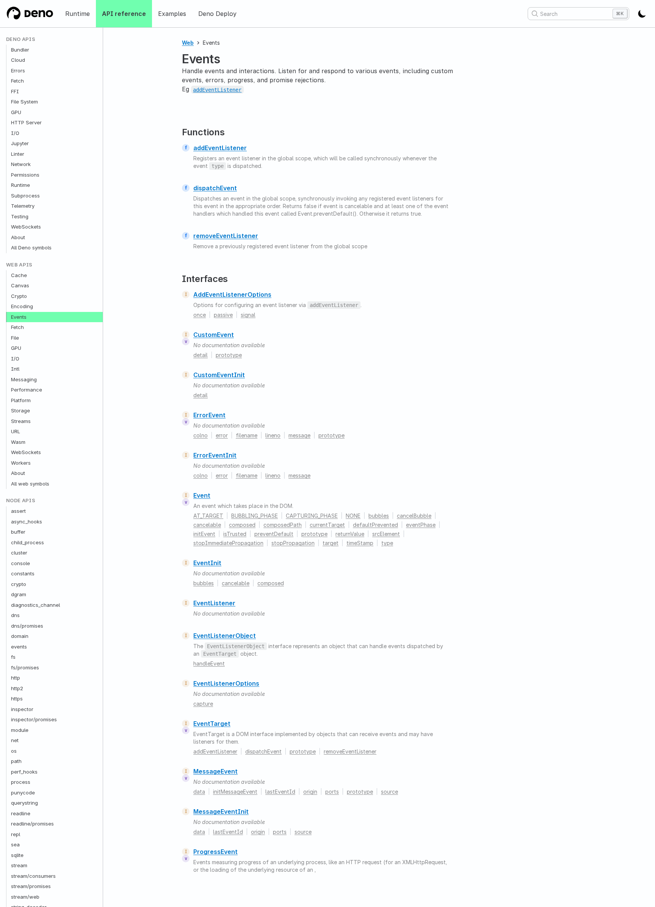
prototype (229, 355)
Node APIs (20, 500)
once (199, 315)
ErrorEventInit (215, 455)
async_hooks (26, 522)
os (14, 751)
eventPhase (421, 525)
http (15, 678)
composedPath (282, 525)
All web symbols (30, 484)
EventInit (207, 563)
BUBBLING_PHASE (254, 515)
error (222, 435)
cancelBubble (414, 515)
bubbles (378, 515)
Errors (18, 70)
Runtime (77, 13)
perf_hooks (24, 772)
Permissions (25, 175)
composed (242, 525)
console (20, 563)
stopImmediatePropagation (228, 543)
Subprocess (25, 196)
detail (200, 355)
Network (21, 164)
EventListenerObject (224, 635)
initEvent (204, 534)
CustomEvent (213, 334)
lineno (272, 435)
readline (20, 813)
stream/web (25, 897)
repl (15, 834)
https (17, 699)
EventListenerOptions (226, 683)
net (15, 741)
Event (201, 495)
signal (248, 315)
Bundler (20, 50)
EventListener (214, 603)
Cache (19, 275)
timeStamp (359, 543)
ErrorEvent (209, 415)
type (387, 543)
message (299, 435)
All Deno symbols (31, 248)
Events (19, 317)
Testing (19, 216)
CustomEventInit (219, 375)
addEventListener (220, 148)
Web (188, 42)
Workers (21, 463)
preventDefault (273, 534)
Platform (21, 400)
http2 (17, 688)
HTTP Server (26, 123)
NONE (353, 515)
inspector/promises (34, 720)
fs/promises (25, 667)
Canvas (20, 286)
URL (15, 432)
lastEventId (280, 791)
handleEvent (209, 663)
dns (15, 615)
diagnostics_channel (35, 605)
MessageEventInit (221, 811)
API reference (124, 13)
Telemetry (22, 206)
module (19, 730)
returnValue (349, 534)
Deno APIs (20, 39)
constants (22, 574)
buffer (18, 532)
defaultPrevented (375, 525)
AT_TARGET (208, 515)
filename (246, 435)
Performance (26, 390)
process (20, 782)
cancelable (207, 525)
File (15, 338)
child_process (27, 542)
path (16, 761)
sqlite (17, 855)
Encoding (22, 307)
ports (332, 791)
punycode (23, 793)
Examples (172, 13)
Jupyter (20, 144)
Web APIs (19, 264)
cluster (19, 553)
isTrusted (234, 534)
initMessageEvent (235, 791)
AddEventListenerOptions (232, 294)
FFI (15, 91)
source (389, 791)
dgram (18, 595)
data (199, 791)
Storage (20, 411)
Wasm (18, 442)
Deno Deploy (217, 13)
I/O (15, 133)
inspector (22, 709)
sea (15, 845)
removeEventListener (225, 236)
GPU (16, 112)
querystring (24, 803)
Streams (21, 421)
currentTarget (327, 525)
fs (13, 657)
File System (24, 102)
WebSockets (26, 227)
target (330, 543)
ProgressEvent (215, 851)
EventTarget (211, 723)
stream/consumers (33, 876)
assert (18, 511)
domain (19, 636)
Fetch (17, 81)
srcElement (386, 534)
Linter (17, 154)
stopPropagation (293, 543)
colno (200, 435)
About (18, 237)
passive (223, 315)
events (19, 647)
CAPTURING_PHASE (312, 515)
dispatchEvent (215, 188)
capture (203, 703)
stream (19, 866)
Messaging (24, 379)
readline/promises (32, 824)
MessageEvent (215, 771)
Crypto (19, 296)
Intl (15, 369)
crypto (18, 584)
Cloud (18, 60)
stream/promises (31, 887)
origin (310, 791)
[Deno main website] (29, 13)
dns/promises (27, 626)
